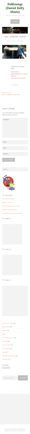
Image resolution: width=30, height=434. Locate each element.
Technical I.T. (5, 359)
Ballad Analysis (6, 326)
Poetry (4, 352)
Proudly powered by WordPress (15, 429)
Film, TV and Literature (8, 337)
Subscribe (23, 378)
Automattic (21, 430)
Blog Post (4, 330)
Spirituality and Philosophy (8, 355)
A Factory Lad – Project (8, 323)
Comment (6, 119)
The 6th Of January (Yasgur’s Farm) (11, 206)
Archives (5, 365)
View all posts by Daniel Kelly (18, 78)
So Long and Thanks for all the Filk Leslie (12, 213)
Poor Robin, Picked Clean (8, 198)
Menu (16, 21)
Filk (3, 334)
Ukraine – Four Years (7, 202)
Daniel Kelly (20, 41)
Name (5, 142)
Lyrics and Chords (6, 345)
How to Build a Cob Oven (11, 94)
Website (5, 154)
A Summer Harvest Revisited (9, 209)
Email (5, 148)
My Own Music (6, 348)
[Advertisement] (12, 234)
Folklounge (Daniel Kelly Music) (15, 8)
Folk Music (4, 341)
